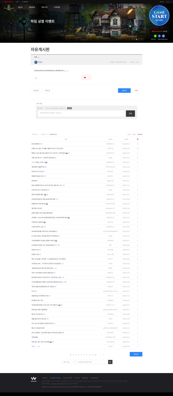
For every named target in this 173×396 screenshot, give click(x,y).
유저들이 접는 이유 (37, 300)
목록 (136, 90)
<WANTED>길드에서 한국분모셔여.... (44, 268)
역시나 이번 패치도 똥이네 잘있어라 (43, 273)
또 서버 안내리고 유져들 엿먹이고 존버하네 (46, 236)
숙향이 (110, 319)
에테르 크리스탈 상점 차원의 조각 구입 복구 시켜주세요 (51, 153)
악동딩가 (110, 273)
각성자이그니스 (110, 305)
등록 (130, 113)
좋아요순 (140, 134)
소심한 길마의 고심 (39, 227)
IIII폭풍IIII (110, 240)
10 (95, 354)
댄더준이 (110, 323)
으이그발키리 (110, 342)
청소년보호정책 (67, 378)
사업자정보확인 (74, 383)
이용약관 (44, 378)
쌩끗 (110, 245)
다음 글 (47, 90)
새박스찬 (110, 296)
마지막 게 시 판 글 (38, 171)
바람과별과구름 (110, 213)
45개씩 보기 (53, 134)
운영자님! (34, 181)
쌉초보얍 (110, 222)
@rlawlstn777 (110, 208)
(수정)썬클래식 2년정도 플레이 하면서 (43, 240)
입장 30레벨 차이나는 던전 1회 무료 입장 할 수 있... (48, 185)
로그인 (167, 2)
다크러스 (110, 259)
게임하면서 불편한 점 (39, 167)
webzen (8, 2)
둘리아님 (110, 148)
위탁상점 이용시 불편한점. (39, 309)
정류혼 (110, 268)
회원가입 (162, 2)
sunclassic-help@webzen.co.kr (59, 383)
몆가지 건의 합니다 (38, 314)
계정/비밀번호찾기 (163, 39)
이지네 (40, 62)
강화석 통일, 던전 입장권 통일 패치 (42, 213)
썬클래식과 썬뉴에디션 (39, 204)
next (141, 39)
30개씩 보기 (44, 134)
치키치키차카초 (110, 167)
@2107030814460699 (110, 231)
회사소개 (77, 378)
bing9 (110, 158)
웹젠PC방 (85, 378)
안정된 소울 (36, 254)
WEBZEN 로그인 (159, 31)
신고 (36, 78)
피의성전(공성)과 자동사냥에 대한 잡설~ (45, 199)
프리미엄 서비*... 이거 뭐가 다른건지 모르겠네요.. (48, 263)
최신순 (129, 134)
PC (18, 2)
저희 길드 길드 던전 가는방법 (43, 342)
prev (129, 39)
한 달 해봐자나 (37, 144)
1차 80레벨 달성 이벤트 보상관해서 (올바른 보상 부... (49, 282)
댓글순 (134, 134)
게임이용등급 (94, 378)
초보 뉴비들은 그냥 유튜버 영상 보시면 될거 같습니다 (48, 332)
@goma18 (110, 181)
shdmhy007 (110, 194)
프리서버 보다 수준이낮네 (40, 190)
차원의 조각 (36, 250)
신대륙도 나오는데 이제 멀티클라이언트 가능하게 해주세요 (49, 217)
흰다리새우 (110, 332)
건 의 (34, 291)
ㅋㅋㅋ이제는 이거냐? (38, 162)
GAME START (159, 15)
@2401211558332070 (110, 328)
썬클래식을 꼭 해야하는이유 (41, 296)
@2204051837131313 (110, 291)
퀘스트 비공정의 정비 (38, 328)
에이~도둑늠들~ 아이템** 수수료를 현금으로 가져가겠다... (49, 259)
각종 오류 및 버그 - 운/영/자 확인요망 (44, 158)
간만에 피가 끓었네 (37, 222)
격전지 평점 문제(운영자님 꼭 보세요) (44, 286)
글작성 (124, 90)
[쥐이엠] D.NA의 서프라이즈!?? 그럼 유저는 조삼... (48, 277)
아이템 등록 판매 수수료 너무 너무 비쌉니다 (47, 305)
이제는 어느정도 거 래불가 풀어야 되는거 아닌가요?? (48, 148)
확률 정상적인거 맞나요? (40, 319)
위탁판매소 (35, 337)
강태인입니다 (110, 144)
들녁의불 (110, 250)
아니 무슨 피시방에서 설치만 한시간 (43, 323)
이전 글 (36, 90)
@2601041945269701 (110, 309)
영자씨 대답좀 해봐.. (40, 194)
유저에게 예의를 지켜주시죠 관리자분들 (45, 231)
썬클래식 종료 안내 (39, 176)
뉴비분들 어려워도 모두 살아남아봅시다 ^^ (46, 245)
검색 (110, 362)
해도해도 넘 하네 (37, 208)
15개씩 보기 (35, 134)
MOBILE (26, 2)
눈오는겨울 (110, 254)
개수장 (110, 263)
